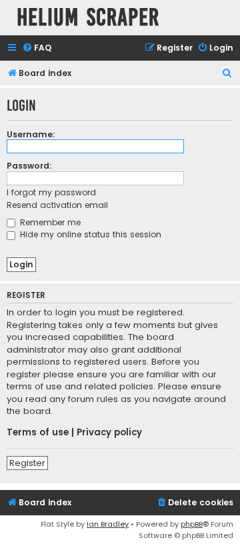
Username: (31, 134)
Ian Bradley (108, 524)
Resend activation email (57, 205)
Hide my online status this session (89, 234)
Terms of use (38, 433)
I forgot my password (51, 192)
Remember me (49, 222)
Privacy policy (109, 433)
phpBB (192, 524)
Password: (29, 165)
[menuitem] (36, 48)
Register (27, 463)
